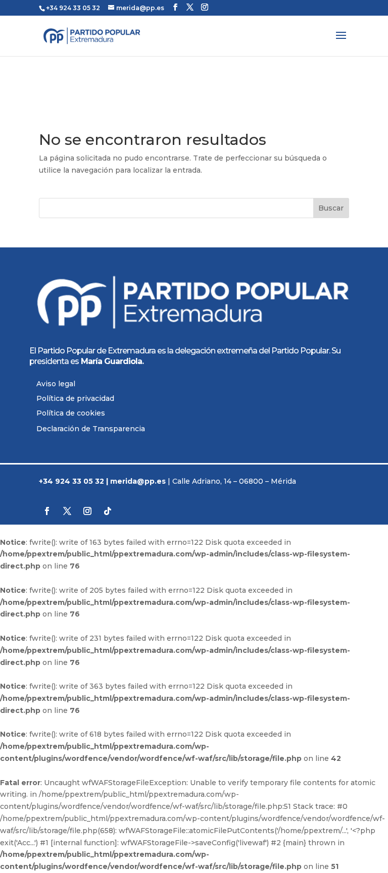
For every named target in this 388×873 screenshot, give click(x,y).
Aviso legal (55, 383)
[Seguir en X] (67, 511)
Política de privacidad (75, 398)
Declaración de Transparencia (90, 428)
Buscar (331, 208)
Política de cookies (70, 413)
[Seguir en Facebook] (47, 511)
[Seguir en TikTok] (108, 511)
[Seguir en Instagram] (87, 511)
